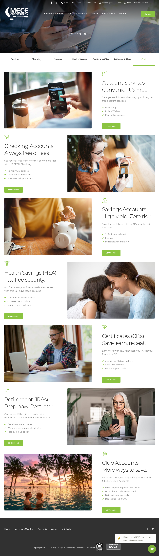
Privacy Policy (56, 548)
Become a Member (53, 13)
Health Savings (79, 59)
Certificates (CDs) (101, 59)
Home (7, 529)
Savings (58, 59)
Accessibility (69, 548)
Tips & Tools (107, 13)
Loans (94, 13)
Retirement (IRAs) (122, 59)
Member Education (86, 548)
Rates (70, 13)
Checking (36, 59)
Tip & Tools (66, 529)
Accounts (80, 13)
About (122, 13)
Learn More (111, 126)
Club (143, 59)
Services (15, 59)
